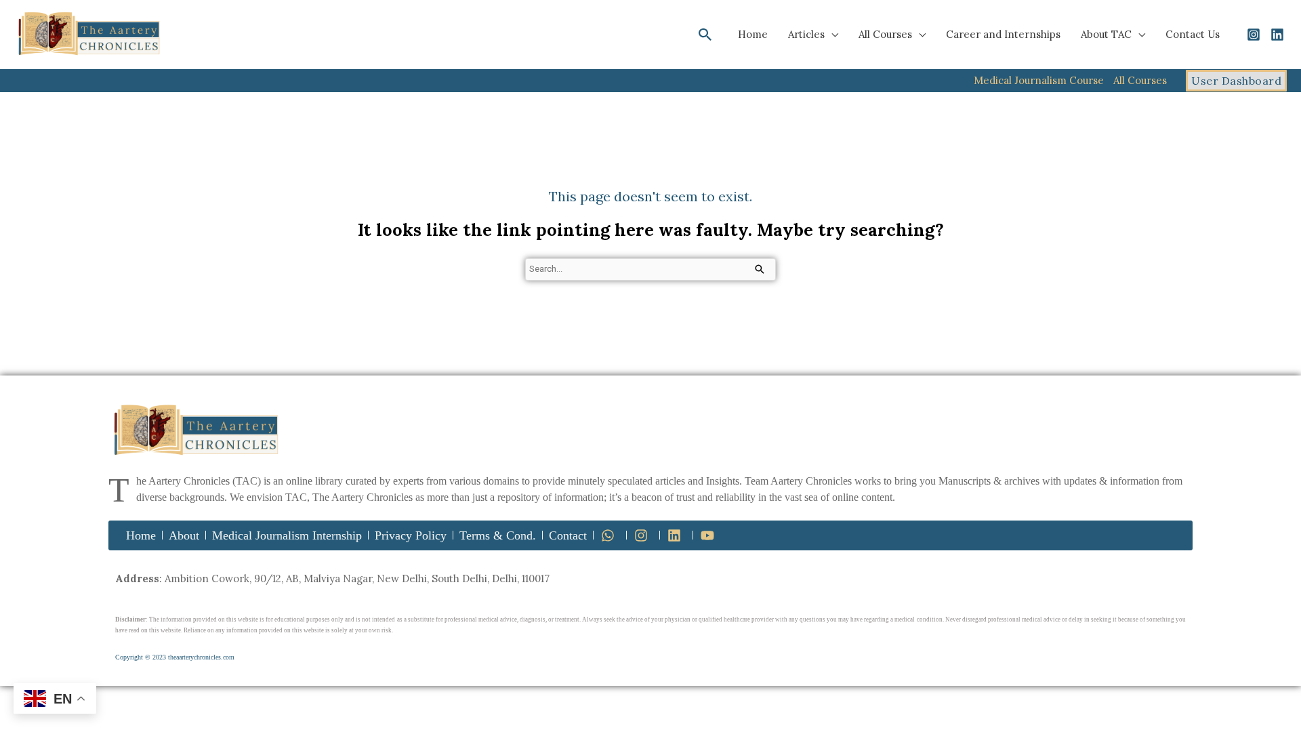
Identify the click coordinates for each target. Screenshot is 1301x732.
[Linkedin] (1277, 34)
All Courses (885, 34)
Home (753, 34)
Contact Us (1192, 34)
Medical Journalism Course (1039, 80)
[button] (705, 34)
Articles (806, 34)
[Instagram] (1253, 34)
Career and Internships (1003, 34)
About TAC (1106, 34)
